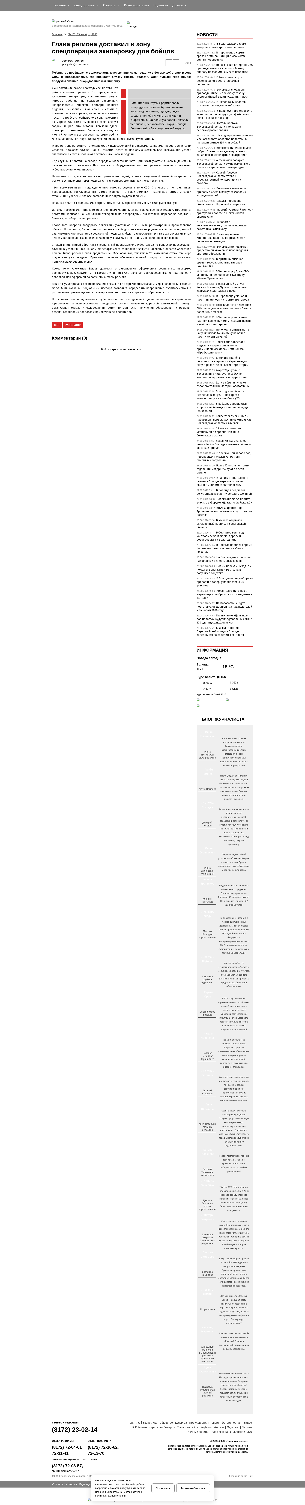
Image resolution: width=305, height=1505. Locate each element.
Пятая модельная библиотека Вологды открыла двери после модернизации (221, 238)
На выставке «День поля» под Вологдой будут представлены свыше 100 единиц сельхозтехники (224, 619)
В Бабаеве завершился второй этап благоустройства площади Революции (223, 407)
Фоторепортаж (231, 1422)
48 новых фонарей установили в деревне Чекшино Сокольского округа (219, 432)
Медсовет (233, 1427)
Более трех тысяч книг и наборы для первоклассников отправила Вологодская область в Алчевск (224, 419)
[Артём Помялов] (57, 62)
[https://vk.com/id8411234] (209, 1065)
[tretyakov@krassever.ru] (207, 908)
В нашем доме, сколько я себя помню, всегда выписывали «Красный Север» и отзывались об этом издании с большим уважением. (234, 1341)
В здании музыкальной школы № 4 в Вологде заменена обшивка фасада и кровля (224, 444)
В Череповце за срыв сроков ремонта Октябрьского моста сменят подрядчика (221, 56)
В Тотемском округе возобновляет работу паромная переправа (220, 81)
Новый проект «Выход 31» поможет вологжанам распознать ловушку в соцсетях (224, 569)
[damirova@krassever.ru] (207, 1280)
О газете (57, 1484)
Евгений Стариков (207, 1092)
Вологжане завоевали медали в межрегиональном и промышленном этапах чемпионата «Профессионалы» (221, 347)
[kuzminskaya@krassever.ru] (205, 1401)
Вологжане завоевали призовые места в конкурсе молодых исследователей (221, 192)
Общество (166, 1422)
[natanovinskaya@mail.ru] (205, 1065)
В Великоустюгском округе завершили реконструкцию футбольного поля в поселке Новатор (224, 114)
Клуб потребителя (213, 1427)
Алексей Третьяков (207, 900)
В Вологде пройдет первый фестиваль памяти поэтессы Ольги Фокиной (224, 548)
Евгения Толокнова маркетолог (207, 1172)
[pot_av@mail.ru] (207, 1136)
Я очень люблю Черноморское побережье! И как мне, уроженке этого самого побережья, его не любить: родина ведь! (234, 1164)
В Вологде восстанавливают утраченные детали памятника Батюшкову (222, 225)
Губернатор (72, 325)
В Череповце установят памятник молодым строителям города (223, 297)
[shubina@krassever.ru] (207, 988)
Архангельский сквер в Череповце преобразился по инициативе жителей (224, 594)
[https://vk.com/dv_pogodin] (207, 831)
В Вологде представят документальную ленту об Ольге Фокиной (224, 491)
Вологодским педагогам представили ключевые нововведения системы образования (223, 250)
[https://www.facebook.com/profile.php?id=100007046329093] (210, 763)
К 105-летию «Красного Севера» (153, 1427)
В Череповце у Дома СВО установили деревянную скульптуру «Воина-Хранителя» (223, 275)
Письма (247, 1427)
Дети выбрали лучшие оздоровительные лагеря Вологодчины (223, 384)
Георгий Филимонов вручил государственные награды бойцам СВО (220, 262)
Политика (134, 1422)
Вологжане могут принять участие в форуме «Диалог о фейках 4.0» (224, 500)
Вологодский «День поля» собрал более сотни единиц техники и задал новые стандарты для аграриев (224, 151)
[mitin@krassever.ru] (207, 1315)
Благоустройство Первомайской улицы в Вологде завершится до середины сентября (220, 631)
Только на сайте (187, 1427)
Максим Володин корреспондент (207, 934)
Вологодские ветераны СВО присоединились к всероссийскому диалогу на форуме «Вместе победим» (225, 68)
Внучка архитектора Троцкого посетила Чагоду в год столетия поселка (224, 511)
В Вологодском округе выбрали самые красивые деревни (221, 45)
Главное (57, 34)
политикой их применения (110, 1495)
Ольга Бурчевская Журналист (207, 870)
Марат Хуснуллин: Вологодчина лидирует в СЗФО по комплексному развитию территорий (222, 373)
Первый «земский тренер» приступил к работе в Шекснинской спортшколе (225, 213)
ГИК (251, 1476)
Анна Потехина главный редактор (207, 1127)
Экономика (150, 1422)
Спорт (215, 1422)
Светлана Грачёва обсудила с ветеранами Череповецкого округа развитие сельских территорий (223, 361)
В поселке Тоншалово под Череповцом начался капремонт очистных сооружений (223, 456)
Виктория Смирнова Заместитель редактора (207, 1239)
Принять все (163, 1488)
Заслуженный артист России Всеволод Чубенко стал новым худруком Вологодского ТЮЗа (222, 287)
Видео (248, 1422)
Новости (207, 34)
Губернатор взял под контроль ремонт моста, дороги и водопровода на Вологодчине (220, 536)
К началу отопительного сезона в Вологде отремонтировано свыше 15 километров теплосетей (222, 481)
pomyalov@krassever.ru (75, 64)
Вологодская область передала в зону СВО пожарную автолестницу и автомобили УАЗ (220, 395)
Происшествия (199, 1422)
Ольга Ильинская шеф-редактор (207, 754)
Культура (181, 1422)
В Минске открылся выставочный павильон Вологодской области (221, 523)
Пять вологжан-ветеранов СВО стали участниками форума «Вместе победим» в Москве (224, 308)
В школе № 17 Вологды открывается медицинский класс (221, 103)
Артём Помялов (73, 60)
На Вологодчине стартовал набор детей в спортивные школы (224, 559)
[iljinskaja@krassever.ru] (203, 763)
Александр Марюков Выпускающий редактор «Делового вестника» (207, 1354)
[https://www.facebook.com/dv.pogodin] (210, 831)
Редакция (85, 1484)
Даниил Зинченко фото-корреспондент (207, 1205)
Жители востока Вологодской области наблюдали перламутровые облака (219, 126)
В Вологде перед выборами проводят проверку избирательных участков (225, 582)
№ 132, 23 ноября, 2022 (82, 34)
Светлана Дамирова (207, 1273)
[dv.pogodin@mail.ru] (203, 831)
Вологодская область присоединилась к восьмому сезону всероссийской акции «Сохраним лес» (222, 93)
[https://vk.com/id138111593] (207, 763)
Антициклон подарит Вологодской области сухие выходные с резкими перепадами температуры (223, 163)
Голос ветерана (221, 1432)
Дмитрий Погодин (207, 824)
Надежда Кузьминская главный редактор (207, 1391)
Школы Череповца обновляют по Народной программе (221, 202)
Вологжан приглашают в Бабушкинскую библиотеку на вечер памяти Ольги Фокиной (223, 333)
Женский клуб (242, 1432)
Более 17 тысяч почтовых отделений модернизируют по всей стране (223, 469)
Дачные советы (198, 1432)
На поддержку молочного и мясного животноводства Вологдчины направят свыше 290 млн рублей (225, 139)
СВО (56, 325)
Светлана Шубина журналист (207, 979)
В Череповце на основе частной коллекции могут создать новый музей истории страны (224, 321)
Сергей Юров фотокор (207, 1013)
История (71, 1484)
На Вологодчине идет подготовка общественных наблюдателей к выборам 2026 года (224, 606)
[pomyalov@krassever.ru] (207, 795)
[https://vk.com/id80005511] (209, 1401)
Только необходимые (193, 1488)
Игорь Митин (207, 1309)
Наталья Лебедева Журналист (207, 1056)
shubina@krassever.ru (66, 1471)
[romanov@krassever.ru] (207, 943)
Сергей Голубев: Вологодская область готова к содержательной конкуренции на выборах (219, 178)
